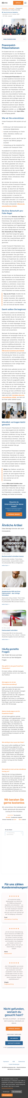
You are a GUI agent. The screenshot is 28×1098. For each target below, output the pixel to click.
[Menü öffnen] (25, 3)
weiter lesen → (5, 565)
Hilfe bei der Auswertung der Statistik (13, 350)
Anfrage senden (14, 514)
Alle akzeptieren (7, 1095)
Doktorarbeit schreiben (10, 630)
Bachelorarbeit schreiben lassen (13, 556)
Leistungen (11, 8)
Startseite (4, 8)
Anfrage (18, 2)
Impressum (6, 1061)
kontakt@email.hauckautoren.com (16, 1047)
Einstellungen (6, 1091)
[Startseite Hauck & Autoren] (4, 3)
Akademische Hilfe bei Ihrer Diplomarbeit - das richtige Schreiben (11, 593)
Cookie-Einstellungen (14, 1064)
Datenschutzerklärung (7, 1088)
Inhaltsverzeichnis (9, 39)
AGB (14, 1061)
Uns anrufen (14, 1038)
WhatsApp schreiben (14, 1043)
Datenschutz (21, 1061)
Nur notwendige (17, 1091)
